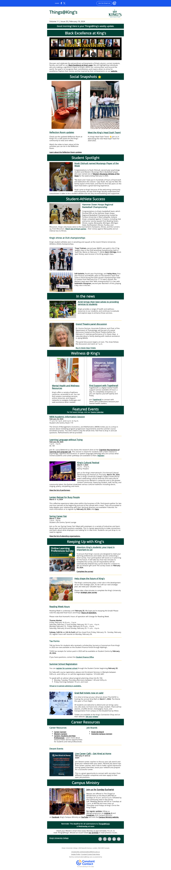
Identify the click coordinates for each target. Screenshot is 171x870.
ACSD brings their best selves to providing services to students (98, 303)
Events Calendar (97, 412)
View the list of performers (59, 490)
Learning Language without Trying (66, 439)
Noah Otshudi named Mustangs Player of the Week (96, 164)
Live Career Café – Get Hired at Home (93, 753)
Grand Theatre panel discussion (91, 324)
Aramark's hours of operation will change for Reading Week (85, 616)
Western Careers (60, 734)
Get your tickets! (92, 716)
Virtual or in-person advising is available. (65, 686)
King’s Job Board (97, 732)
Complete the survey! (85, 571)
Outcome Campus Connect (101, 734)
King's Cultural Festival (88, 462)
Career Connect (60, 732)
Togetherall (97, 399)
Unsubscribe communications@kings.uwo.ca (85, 852)
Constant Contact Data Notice (90, 854)
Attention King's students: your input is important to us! (96, 548)
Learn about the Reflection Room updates (65, 152)
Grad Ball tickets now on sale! (88, 692)
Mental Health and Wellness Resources (65, 387)
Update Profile (75, 854)
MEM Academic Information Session (67, 416)
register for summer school (67, 668)
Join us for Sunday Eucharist (100, 789)
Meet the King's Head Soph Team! (104, 132)
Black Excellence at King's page (81, 65)
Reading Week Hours (59, 606)
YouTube (84, 817)
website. (114, 71)
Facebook (55, 817)
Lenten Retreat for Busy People (64, 497)
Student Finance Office (85, 657)
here (97, 509)
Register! (100, 455)
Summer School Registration (63, 664)
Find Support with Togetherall (103, 385)
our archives (93, 832)
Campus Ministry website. (109, 817)
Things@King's (104, 824)
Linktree (107, 813)
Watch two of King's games (75, 229)
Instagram (90, 815)
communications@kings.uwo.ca (84, 857)
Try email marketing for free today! (85, 866)
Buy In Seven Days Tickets (86, 348)
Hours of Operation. (89, 613)
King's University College (59, 838)
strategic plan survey (89, 592)
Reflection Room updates (61, 132)
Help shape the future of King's (89, 578)
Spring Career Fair (58, 516)
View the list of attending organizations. (64, 536)
